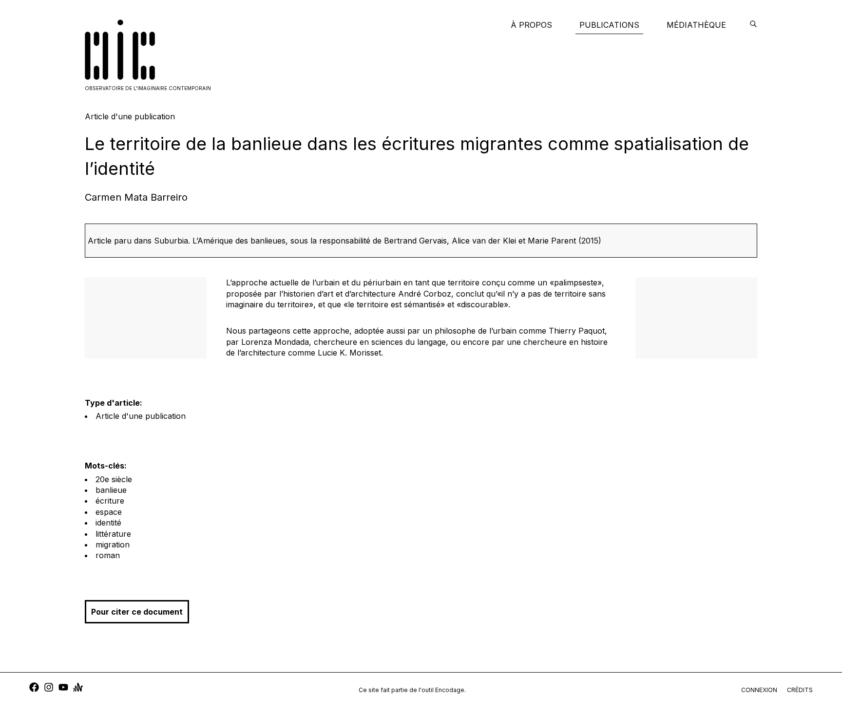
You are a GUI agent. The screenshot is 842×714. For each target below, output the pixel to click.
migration (113, 544)
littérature (113, 534)
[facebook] (34, 688)
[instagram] (49, 688)
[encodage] (753, 24)
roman (108, 555)
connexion (759, 690)
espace (109, 512)
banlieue (111, 490)
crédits (800, 690)
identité (108, 522)
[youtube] (63, 688)
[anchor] (78, 688)
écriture (110, 501)
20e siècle (114, 479)
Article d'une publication (141, 416)
